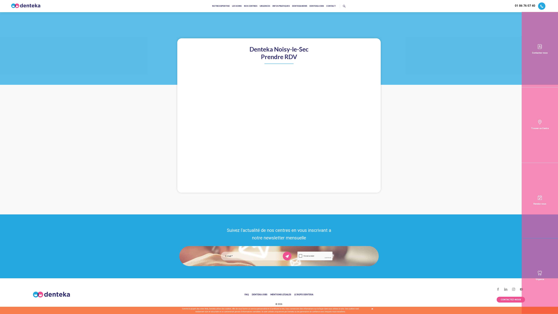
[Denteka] (25, 5)
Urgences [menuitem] (265, 6)
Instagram (514, 289)
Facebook (498, 289)
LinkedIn (506, 289)
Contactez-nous (540, 53)
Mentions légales (280, 295)
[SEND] (287, 256)
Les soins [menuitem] (237, 6)
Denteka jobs (259, 295)
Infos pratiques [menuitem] (281, 6)
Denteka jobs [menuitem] (317, 6)
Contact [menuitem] (331, 6)
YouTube (521, 289)
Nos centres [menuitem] (250, 6)
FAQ (247, 295)
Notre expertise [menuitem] (221, 6)
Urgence (540, 279)
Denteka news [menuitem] (299, 6)
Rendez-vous (539, 204)
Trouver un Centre (540, 128)
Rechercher (356, 6)
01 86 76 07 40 (525, 5)
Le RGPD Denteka (303, 295)
